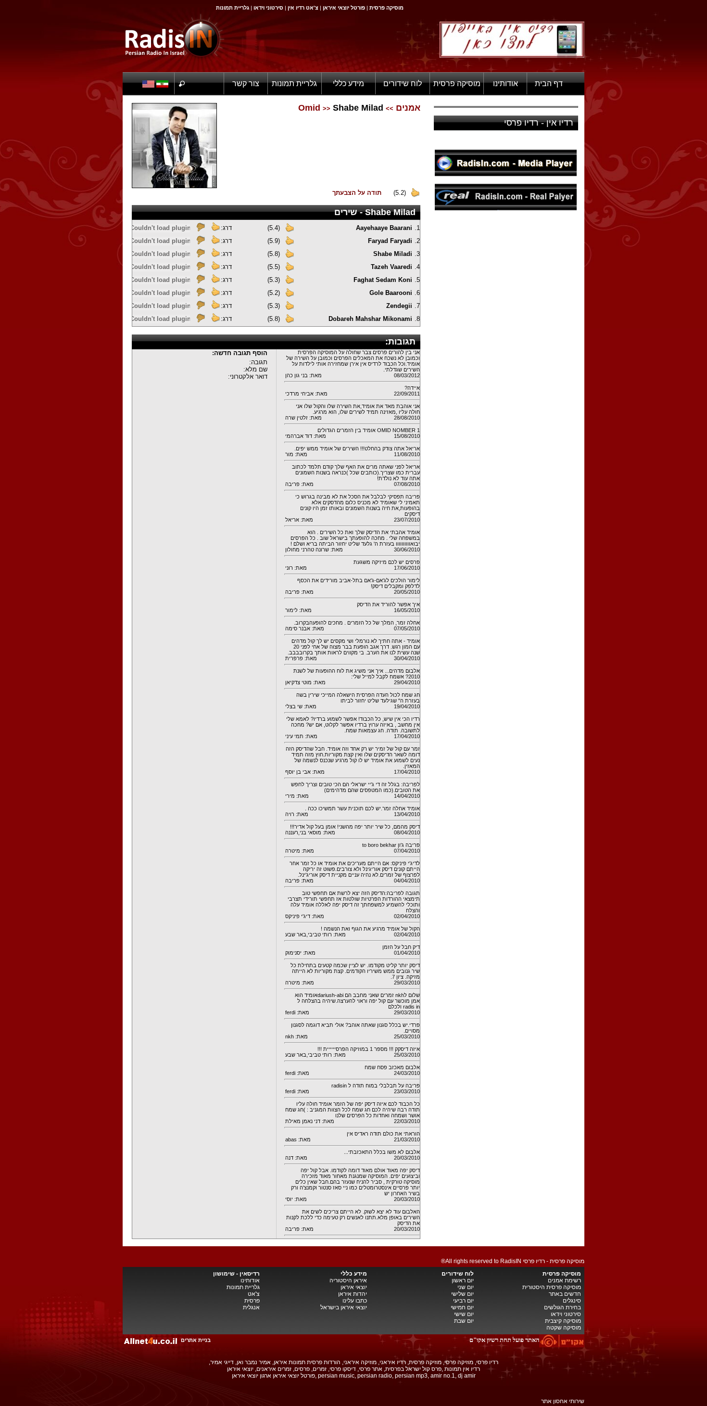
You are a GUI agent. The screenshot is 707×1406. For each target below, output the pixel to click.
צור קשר (245, 83)
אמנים (408, 108)
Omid (309, 108)
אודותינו (505, 83)
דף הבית (549, 83)
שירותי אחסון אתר (562, 1401)
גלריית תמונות (294, 83)
